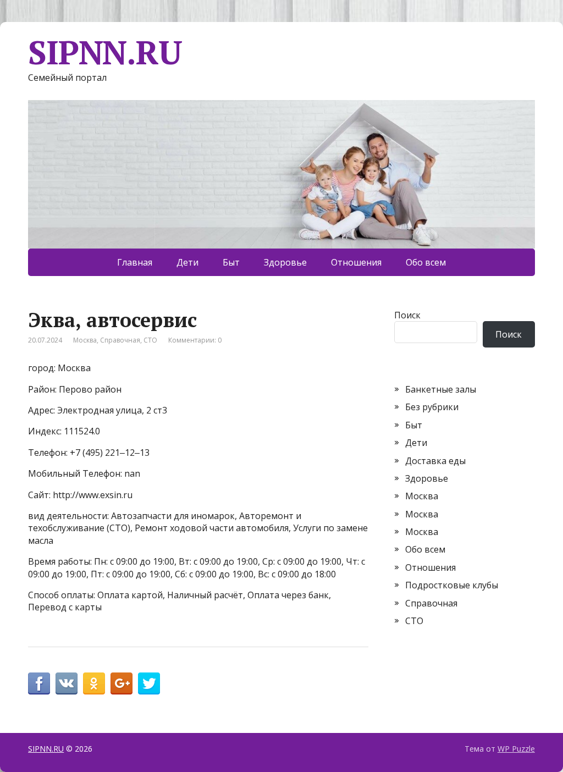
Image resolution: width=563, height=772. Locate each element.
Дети (187, 262)
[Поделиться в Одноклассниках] (94, 683)
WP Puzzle (516, 748)
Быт (231, 262)
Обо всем (426, 262)
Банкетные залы (440, 389)
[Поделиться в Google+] (122, 683)
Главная (134, 262)
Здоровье (285, 262)
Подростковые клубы (451, 585)
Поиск (407, 315)
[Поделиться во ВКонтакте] (67, 683)
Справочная (120, 340)
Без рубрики (432, 407)
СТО (150, 340)
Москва (85, 340)
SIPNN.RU (104, 52)
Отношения (356, 262)
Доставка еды (435, 461)
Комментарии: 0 (195, 340)
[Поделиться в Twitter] (149, 683)
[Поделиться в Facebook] (39, 683)
